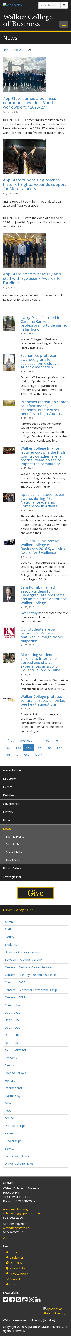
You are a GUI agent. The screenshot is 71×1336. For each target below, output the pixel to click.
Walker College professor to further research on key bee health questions (43, 700)
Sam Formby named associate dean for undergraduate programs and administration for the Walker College (43, 595)
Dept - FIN (12, 1035)
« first (10, 740)
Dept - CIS (12, 1020)
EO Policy (15, 1263)
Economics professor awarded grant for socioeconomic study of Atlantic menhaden (41, 361)
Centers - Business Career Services (29, 967)
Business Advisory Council (22, 952)
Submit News (14, 844)
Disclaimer (16, 1257)
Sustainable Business (19, 1156)
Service (10, 1148)
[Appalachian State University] (18, 5)
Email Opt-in (13, 860)
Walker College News (19, 1163)
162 (8, 747)
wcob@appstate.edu (17, 1228)
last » (39, 754)
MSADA (10, 1118)
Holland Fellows (15, 1073)
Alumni (9, 922)
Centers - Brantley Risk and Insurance (30, 975)
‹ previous (25, 740)
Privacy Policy (18, 1273)
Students (11, 944)
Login (12, 1284)
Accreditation (12, 770)
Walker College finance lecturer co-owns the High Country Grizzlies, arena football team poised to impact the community (43, 456)
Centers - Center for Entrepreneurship (31, 990)
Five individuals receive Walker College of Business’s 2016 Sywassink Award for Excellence (43, 547)
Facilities (8, 795)
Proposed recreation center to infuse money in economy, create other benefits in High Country (44, 408)
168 (8, 754)
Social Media (14, 852)
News (7, 829)
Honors (10, 1080)
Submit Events (15, 836)
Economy (11, 1058)
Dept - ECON (13, 1027)
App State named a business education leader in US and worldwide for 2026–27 (29, 103)
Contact (14, 1279)
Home (6, 50)
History (8, 812)
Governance (11, 804)
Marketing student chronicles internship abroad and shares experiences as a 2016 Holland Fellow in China (40, 662)
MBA (8, 1103)
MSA (8, 1111)
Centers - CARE (15, 982)
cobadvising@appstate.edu (21, 1213)
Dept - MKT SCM (16, 1050)
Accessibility (17, 1268)
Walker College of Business (28, 20)
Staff (8, 929)
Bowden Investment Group (23, 959)
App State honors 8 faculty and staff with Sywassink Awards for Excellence (32, 278)
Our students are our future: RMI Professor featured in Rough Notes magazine (42, 635)
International (13, 1088)
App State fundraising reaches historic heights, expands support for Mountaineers (34, 184)
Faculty (9, 937)
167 (59, 747)
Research (11, 1133)
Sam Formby (29, 613)
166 (49, 747)
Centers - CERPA (16, 997)
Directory (9, 778)
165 (38, 747)
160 (47, 740)
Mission (8, 820)
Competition (13, 1005)
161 (57, 740)
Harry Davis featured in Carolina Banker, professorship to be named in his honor (44, 323)
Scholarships (13, 1141)
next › (27, 754)
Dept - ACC (12, 1012)
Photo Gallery (12, 868)
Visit (6, 1238)
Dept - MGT (13, 1043)
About (17, 50)
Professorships (15, 1126)
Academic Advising (15, 1209)
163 (18, 747)
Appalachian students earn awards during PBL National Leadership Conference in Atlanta (43, 500)
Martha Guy (13, 1096)
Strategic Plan (12, 877)
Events (7, 787)
